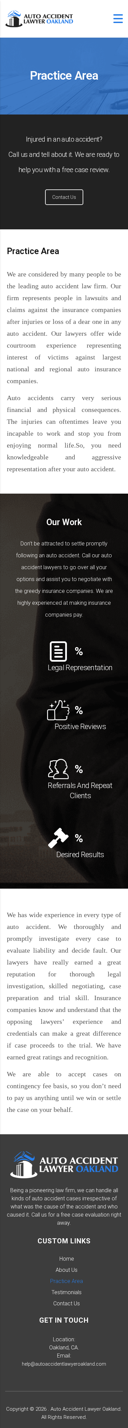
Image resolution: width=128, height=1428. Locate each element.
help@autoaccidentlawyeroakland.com (64, 1364)
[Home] (39, 18)
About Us (66, 1270)
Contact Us (64, 197)
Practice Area (66, 1281)
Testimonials (67, 1292)
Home (66, 1259)
